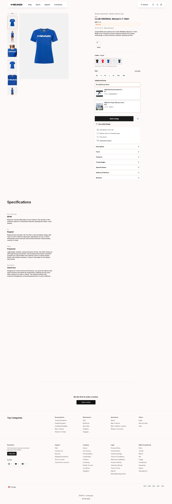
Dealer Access (88, 465)
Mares (141, 454)
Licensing (86, 462)
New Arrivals (143, 423)
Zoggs (141, 459)
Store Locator (60, 459)
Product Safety (116, 462)
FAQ (56, 448)
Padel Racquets (60, 423)
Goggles (86, 432)
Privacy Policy (115, 448)
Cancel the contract (105, 140)
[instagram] (10, 464)
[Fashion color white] (113, 61)
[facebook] (24, 464)
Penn (140, 448)
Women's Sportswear (101, 13)
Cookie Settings (116, 454)
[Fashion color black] (97, 61)
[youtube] (17, 464)
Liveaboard (142, 462)
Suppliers (86, 471)
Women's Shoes (60, 432)
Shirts (113, 420)
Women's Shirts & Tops (116, 13)
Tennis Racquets (61, 420)
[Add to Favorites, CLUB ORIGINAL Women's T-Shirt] (137, 118)
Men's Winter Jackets (118, 426)
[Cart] (161, 5)
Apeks (141, 468)
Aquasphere (143, 471)
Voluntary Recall (116, 465)
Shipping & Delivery (61, 457)
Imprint (113, 471)
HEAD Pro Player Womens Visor (114, 102)
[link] (153, 5)
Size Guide (137, 71)
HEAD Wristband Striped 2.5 (113, 89)
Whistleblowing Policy (118, 474)
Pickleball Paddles (61, 426)
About (85, 448)
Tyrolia (141, 451)
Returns (57, 454)
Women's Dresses (117, 429)
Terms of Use (115, 468)
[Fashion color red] (102, 61)
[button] (117, 84)
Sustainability (87, 454)
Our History (87, 451)
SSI (140, 457)
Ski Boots (86, 423)
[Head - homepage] (16, 4)
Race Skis (86, 426)
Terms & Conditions (117, 457)
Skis (84, 420)
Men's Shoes (59, 429)
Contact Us (59, 451)
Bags (140, 420)
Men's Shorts (115, 423)
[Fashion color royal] (108, 61)
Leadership (87, 457)
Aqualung (142, 465)
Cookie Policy (115, 451)
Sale (140, 426)
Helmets (86, 429)
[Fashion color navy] (119, 61)
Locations (86, 468)
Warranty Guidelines (118, 459)
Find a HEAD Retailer (104, 124)
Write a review (86, 402)
